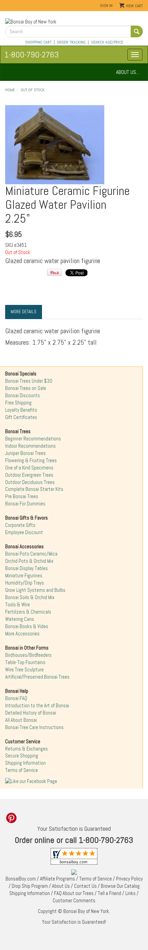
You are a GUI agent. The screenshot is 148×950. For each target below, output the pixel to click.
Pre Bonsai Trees (21, 496)
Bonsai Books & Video (26, 626)
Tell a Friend (109, 893)
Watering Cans (19, 619)
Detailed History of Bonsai (30, 713)
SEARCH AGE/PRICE (107, 42)
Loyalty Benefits (21, 410)
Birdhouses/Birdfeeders (28, 655)
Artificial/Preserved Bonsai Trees (37, 677)
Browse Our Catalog (120, 886)
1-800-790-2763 (31, 54)
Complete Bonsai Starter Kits (34, 489)
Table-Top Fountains (25, 662)
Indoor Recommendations (30, 446)
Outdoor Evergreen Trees (29, 475)
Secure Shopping (21, 756)
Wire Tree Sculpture (24, 670)
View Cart (134, 5)
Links (130, 893)
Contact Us (85, 886)
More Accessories (22, 634)
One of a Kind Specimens (29, 468)
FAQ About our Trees (74, 893)
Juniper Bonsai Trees (25, 453)
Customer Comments (74, 900)
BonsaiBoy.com (21, 879)
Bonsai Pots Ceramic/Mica (31, 554)
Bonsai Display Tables (26, 568)
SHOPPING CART (38, 42)
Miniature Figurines (23, 575)
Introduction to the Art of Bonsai (37, 705)
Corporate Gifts (20, 525)
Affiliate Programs (57, 879)
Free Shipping (18, 403)
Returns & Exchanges (26, 749)
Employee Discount (24, 532)
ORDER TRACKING (71, 42)
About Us (61, 886)
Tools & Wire (17, 605)
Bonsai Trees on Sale (25, 388)
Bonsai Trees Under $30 (28, 381)
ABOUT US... (127, 72)
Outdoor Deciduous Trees (30, 482)
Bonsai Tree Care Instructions (34, 727)
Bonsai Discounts (22, 395)
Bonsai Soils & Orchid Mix (29, 597)
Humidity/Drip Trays (24, 583)
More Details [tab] (23, 312)
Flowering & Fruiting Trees (31, 460)
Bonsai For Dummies (25, 504)
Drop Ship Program (30, 886)
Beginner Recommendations (33, 439)
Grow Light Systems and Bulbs (35, 590)
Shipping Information (25, 763)
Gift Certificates (21, 417)
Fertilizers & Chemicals (28, 612)
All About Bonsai (21, 720)
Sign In (106, 5)
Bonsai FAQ (16, 698)
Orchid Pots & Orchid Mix (29, 561)
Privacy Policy (129, 879)
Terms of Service (21, 770)
